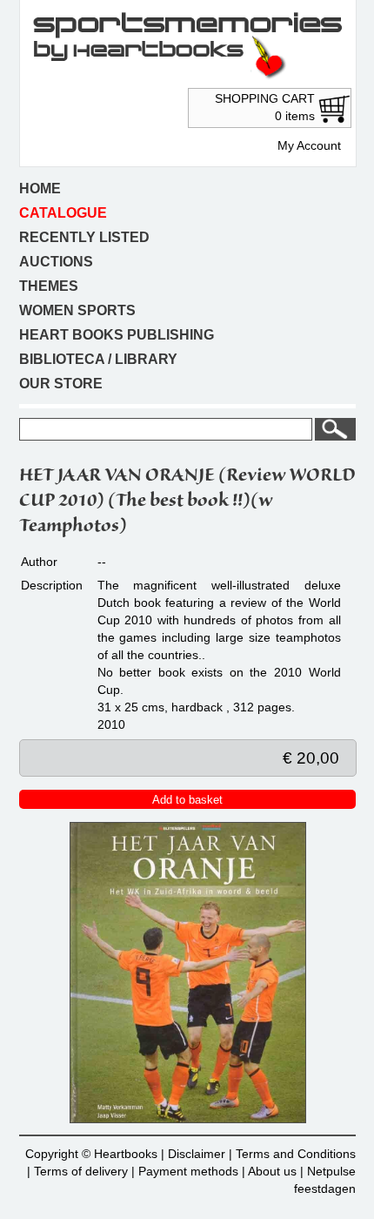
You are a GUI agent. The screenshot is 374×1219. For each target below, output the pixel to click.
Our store (61, 383)
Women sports (77, 310)
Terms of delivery (81, 1171)
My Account (309, 145)
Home (40, 188)
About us (272, 1171)
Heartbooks (125, 1154)
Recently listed (84, 237)
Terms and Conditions (296, 1154)
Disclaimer (196, 1154)
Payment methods (188, 1171)
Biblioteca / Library (98, 359)
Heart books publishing (116, 334)
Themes (48, 286)
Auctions (56, 261)
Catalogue (63, 212)
